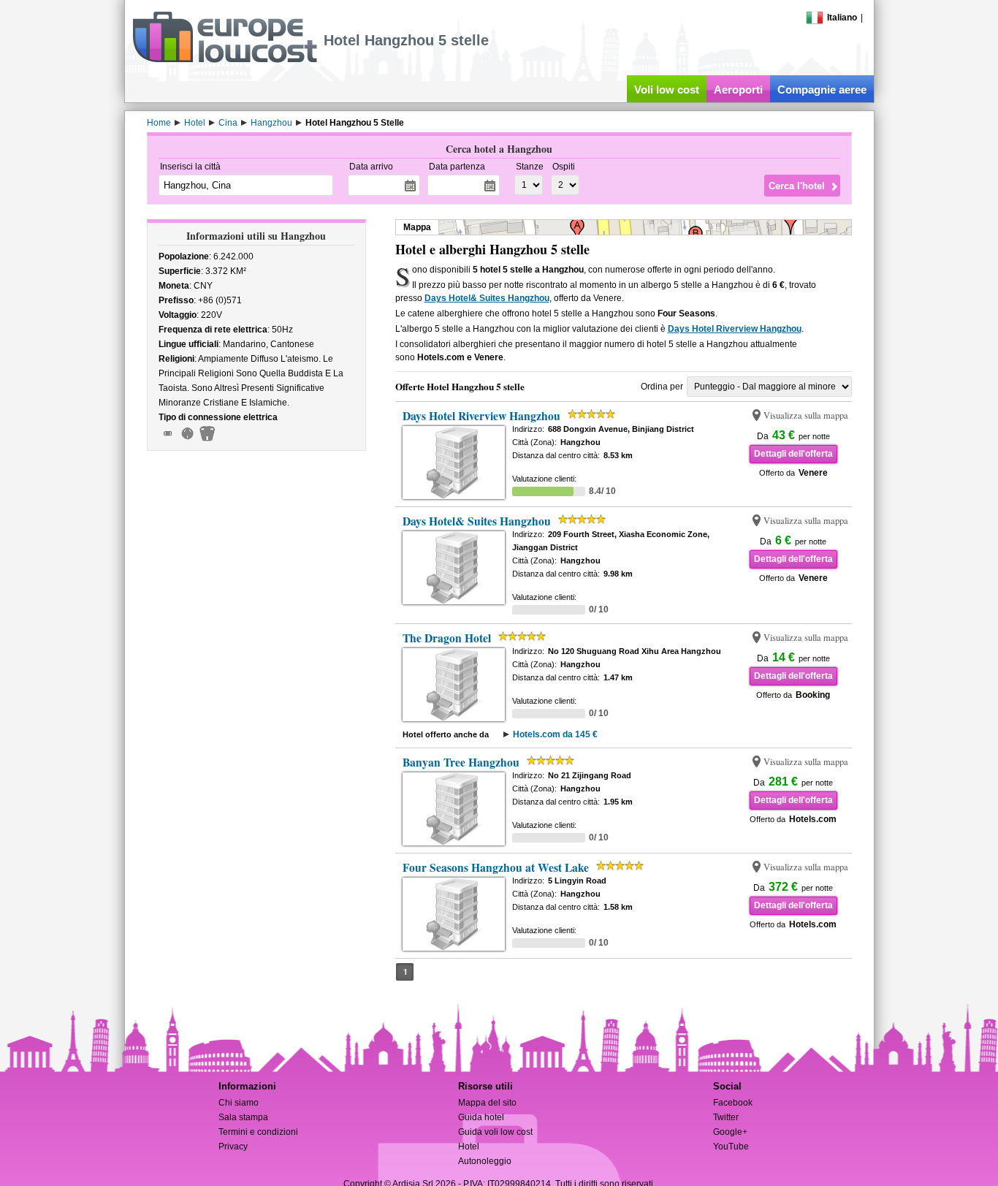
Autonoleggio (484, 1161)
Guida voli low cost (495, 1132)
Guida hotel (481, 1117)
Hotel (468, 1146)
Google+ (730, 1132)
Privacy (233, 1146)
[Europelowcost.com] (224, 60)
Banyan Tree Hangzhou (461, 762)
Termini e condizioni (258, 1132)
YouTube (731, 1146)
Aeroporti (738, 89)
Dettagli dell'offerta (793, 454)
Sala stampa (243, 1117)
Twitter (726, 1117)
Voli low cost (666, 89)
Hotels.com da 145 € (555, 734)
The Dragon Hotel (447, 638)
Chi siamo (238, 1103)
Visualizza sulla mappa (805, 415)
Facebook (733, 1103)
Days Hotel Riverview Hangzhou (734, 329)
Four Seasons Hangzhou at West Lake (496, 867)
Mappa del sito (487, 1103)
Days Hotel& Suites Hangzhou (486, 298)
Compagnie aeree (821, 89)
